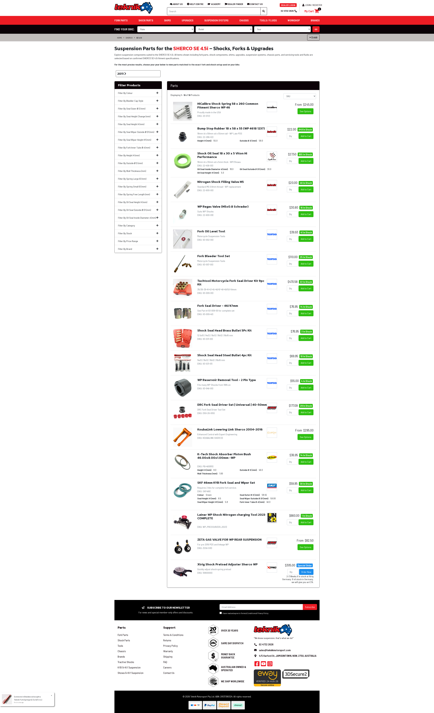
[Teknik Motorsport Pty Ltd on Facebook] (257, 664)
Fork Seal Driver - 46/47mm (217, 305)
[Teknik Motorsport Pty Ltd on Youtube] (263, 664)
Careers (167, 667)
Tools (120, 645)
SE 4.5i (139, 37)
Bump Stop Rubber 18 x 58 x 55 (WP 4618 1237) (231, 128)
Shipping (167, 656)
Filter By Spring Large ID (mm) (132, 178)
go (316, 29)
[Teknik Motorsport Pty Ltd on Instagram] (269, 664)
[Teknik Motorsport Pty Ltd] (133, 7)
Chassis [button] (244, 20)
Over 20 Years (229, 630)
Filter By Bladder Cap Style (130, 100)
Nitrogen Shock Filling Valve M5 (220, 181)
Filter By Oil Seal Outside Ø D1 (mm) (134, 209)
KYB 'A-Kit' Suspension (129, 667)
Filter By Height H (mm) (129, 155)
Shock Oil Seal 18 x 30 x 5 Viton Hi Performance (222, 155)
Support (169, 627)
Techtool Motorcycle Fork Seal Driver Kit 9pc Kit (230, 282)
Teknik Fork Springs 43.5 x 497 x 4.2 (28, 699)
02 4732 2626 (287, 10)
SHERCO (129, 37)
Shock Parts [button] (146, 20)
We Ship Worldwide (232, 681)
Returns (167, 640)
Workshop (294, 20)
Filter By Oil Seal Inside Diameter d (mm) (137, 217)
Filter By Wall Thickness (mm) (132, 170)
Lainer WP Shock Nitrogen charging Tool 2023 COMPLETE (231, 516)
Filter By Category (126, 225)
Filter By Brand (125, 248)
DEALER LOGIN (288, 5)
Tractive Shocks (126, 662)
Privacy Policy (262, 613)
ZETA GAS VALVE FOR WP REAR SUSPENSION (229, 539)
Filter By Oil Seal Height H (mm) (132, 202)
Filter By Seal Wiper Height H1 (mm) (134, 139)
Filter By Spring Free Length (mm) (134, 194)
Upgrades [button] (187, 20)
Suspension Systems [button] (216, 20)
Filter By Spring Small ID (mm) (132, 186)
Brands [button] (315, 20)
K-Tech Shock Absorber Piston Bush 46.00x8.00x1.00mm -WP (224, 456)
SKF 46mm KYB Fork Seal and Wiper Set (226, 482)
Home (119, 37)
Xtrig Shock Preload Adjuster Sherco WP (227, 564)
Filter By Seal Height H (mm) (131, 124)
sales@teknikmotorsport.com (275, 650)
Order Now (306, 571)
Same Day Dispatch (232, 643)
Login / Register (313, 5)
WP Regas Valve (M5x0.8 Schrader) (223, 206)
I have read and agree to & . (245, 613)
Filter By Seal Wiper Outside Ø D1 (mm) (136, 131)
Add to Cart (306, 136)
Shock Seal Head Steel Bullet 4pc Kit (224, 355)
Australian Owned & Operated (233, 668)
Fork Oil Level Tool (211, 231)
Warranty (168, 651)
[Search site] (263, 11)
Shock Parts (124, 640)
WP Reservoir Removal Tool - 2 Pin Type (226, 380)
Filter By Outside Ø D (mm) (130, 163)
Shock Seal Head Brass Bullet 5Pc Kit (224, 330)
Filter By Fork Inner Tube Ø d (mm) (134, 147)
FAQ (165, 662)
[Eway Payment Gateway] (267, 677)
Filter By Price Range (128, 241)
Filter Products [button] (129, 85)
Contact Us (168, 672)
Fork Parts (123, 634)
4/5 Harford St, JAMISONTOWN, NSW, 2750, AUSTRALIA (287, 655)
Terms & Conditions (248, 613)
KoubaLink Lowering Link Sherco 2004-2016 (230, 429)
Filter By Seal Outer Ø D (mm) (131, 108)
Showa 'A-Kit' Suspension (130, 672)
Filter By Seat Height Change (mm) (134, 116)
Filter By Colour (125, 93)
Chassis (122, 651)
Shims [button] (167, 20)
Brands (121, 656)
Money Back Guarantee (228, 655)
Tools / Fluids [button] (268, 20)
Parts (122, 627)
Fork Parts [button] (120, 20)
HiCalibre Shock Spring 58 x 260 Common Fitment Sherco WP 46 (227, 105)
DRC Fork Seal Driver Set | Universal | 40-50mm (232, 404)
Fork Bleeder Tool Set (213, 256)
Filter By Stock (125, 233)
